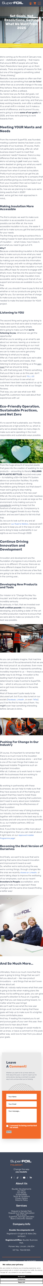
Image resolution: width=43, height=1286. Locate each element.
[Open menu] (39, 3)
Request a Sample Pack (21, 1211)
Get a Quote (21, 1215)
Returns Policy (21, 1200)
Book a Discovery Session (22, 1218)
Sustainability (21, 1194)
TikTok (35, 699)
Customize (21, 1279)
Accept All (21, 1276)
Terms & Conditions (21, 1196)
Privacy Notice (21, 1198)
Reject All (21, 1282)
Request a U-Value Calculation (21, 1213)
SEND (8, 1132)
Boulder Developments (21, 1189)
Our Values (21, 1193)
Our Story (22, 1191)
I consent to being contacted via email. (23, 1126)
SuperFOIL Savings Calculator (21, 1217)
